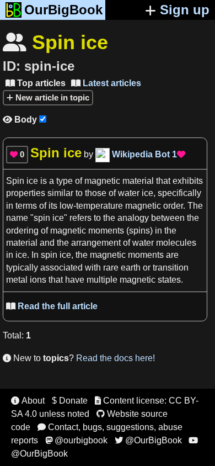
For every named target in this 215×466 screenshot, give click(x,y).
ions (38, 279)
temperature (99, 205)
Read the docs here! (115, 358)
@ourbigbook (76, 440)
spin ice (49, 218)
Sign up (184, 9)
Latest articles (106, 83)
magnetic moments (87, 230)
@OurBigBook (148, 440)
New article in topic (51, 97)
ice (147, 193)
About (28, 400)
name (18, 218)
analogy (133, 218)
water (128, 193)
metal (17, 279)
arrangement (96, 242)
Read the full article (52, 306)
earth (131, 267)
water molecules (164, 242)
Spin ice (22, 181)
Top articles (36, 83)
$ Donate (70, 400)
